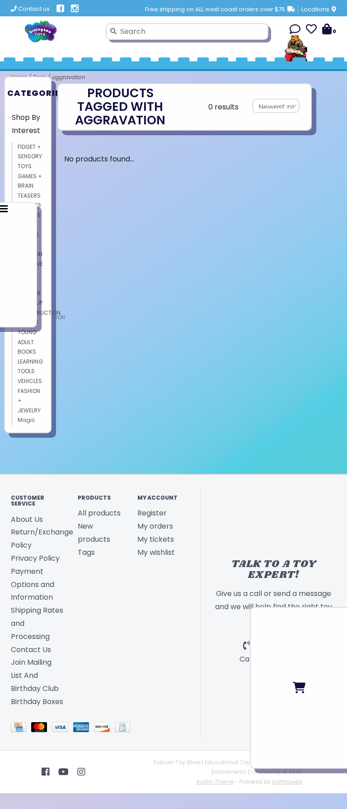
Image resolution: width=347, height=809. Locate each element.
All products (99, 513)
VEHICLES (30, 381)
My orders (155, 526)
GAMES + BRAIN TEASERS (30, 185)
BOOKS (27, 351)
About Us (27, 519)
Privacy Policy (35, 558)
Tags (86, 552)
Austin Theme (215, 781)
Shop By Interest (26, 124)
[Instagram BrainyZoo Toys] (81, 771)
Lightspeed (287, 781)
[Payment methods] (21, 729)
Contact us (33, 9)
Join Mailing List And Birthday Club (35, 675)
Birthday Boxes (37, 701)
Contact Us (31, 649)
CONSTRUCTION (39, 313)
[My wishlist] (311, 30)
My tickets (155, 539)
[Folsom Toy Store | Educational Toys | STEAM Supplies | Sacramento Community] (55, 31)
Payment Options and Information (32, 584)
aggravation (68, 77)
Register (152, 513)
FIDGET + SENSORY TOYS (30, 156)
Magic (26, 420)
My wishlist (156, 552)
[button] (295, 30)
